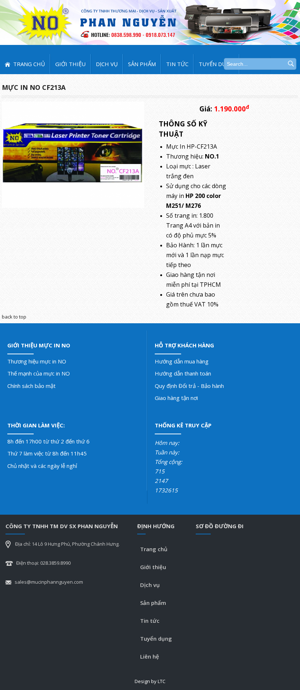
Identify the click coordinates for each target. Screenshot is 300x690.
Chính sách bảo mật (31, 385)
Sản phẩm (142, 64)
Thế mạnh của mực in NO (38, 373)
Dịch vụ (107, 64)
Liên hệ (149, 656)
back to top (14, 316)
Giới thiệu (70, 64)
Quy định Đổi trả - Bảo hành (189, 385)
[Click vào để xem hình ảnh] (73, 154)
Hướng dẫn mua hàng (182, 361)
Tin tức (177, 64)
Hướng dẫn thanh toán (183, 373)
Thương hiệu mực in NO (36, 361)
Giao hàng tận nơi (176, 397)
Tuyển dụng (216, 64)
